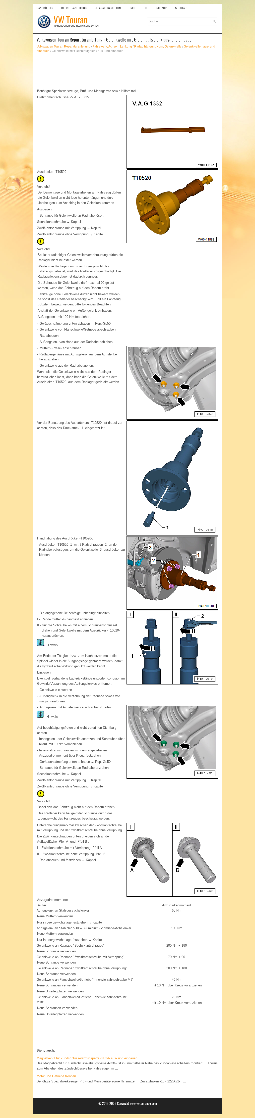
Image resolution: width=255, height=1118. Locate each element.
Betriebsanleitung (74, 8)
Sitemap (161, 8)
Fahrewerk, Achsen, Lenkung (112, 46)
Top (145, 8)
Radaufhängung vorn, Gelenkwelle (158, 46)
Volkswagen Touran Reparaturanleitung (63, 46)
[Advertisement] (127, 71)
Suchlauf (181, 8)
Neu (132, 8)
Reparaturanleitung (109, 8)
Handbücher (45, 8)
